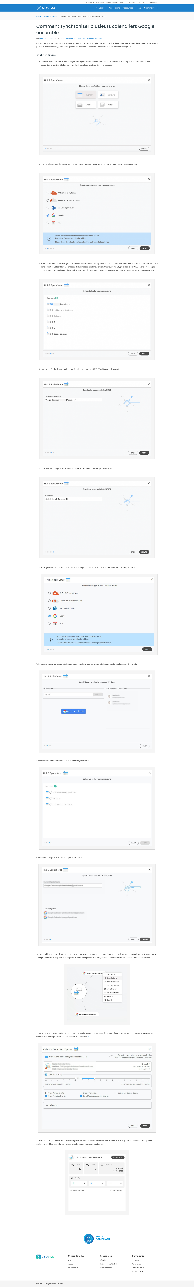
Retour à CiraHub (138, 1271)
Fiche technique (106, 1268)
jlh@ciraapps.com (46, 38)
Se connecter (130, 2)
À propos (135, 1260)
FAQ (139, 8)
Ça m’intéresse (151, 8)
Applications (114, 8)
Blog (121, 2)
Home (38, 16)
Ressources (128, 8)
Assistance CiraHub (50, 16)
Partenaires (136, 1264)
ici (88, 1036)
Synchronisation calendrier (92, 38)
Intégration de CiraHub (108, 1264)
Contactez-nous (112, 2)
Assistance (100, 2)
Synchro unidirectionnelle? (148, 2)
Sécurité (103, 1260)
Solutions (100, 8)
